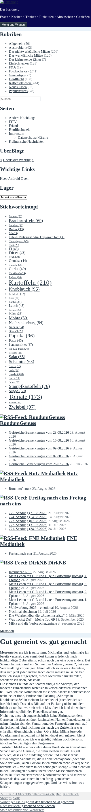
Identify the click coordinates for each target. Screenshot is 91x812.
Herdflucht (16, 79)
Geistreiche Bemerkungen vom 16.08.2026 (39, 440)
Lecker (15, 310)
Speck (14, 378)
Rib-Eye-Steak (19, 348)
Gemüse (18, 260)
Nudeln (16, 327)
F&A (12, 67)
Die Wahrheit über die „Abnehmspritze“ (37, 615)
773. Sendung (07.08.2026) (28, 521)
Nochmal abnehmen (23, 611)
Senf (15, 366)
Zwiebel (22, 407)
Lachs (15, 302)
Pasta (16, 340)
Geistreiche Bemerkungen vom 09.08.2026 (39, 448)
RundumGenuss (18, 423)
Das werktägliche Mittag (26, 55)
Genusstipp (17, 75)
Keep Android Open (14, 178)
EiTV (13, 122)
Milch (15, 313)
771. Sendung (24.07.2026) (28, 529)
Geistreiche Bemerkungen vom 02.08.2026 (39, 456)
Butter (16, 229)
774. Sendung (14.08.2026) (28, 517)
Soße (14, 370)
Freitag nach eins (20, 553)
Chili (14, 245)
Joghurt (15, 277)
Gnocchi (16, 265)
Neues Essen (18, 87)
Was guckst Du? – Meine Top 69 (32, 619)
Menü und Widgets (14, 24)
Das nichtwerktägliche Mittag (29, 51)
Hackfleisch (17, 273)
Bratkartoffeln (26, 220)
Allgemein (16, 43)
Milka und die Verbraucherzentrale (33, 623)
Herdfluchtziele (19, 129)
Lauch (16, 305)
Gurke (17, 269)
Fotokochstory (19, 71)
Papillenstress (18, 91)
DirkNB (57, 563)
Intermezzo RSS (20, 572)
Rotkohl (15, 352)
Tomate (25, 396)
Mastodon (7, 631)
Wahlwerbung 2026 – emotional (31, 607)
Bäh (13, 233)
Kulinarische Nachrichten (26, 141)
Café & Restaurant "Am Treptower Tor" (37, 237)
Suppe (17, 391)
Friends (14, 126)
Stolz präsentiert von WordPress (22, 810)
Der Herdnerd (9, 9)
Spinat (14, 382)
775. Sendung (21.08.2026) (28, 513)
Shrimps (5, 798)
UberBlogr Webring (17, 160)
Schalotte (21, 361)
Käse (14, 298)
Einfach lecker (19, 63)
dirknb (23, 794)
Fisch (14, 257)
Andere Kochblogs (22, 118)
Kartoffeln (30, 282)
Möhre (18, 318)
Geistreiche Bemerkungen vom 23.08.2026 (39, 432)
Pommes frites (21, 344)
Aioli (50, 794)
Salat (17, 356)
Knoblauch (24, 289)
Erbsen (17, 253)
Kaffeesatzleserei (20, 83)
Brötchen (16, 225)
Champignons (18, 241)
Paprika (22, 335)
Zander (15, 402)
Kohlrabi (17, 294)
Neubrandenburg (26, 322)
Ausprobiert (17, 47)
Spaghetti (16, 374)
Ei (14, 249)
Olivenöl (16, 331)
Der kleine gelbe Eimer (25, 59)
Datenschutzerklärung (33, 137)
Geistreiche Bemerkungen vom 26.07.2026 (39, 464)
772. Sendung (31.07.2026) (28, 525)
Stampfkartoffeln (29, 386)
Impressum (16, 133)
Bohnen (15, 216)
